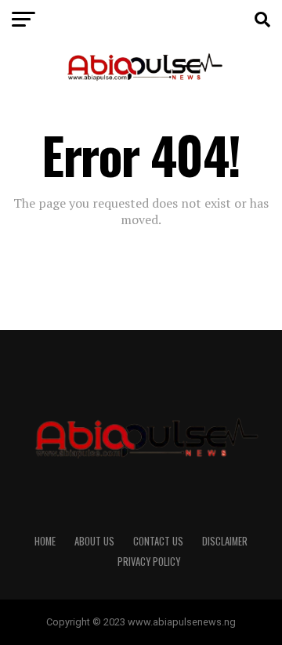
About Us (94, 541)
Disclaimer (225, 541)
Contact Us (158, 541)
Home (45, 541)
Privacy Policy (149, 561)
